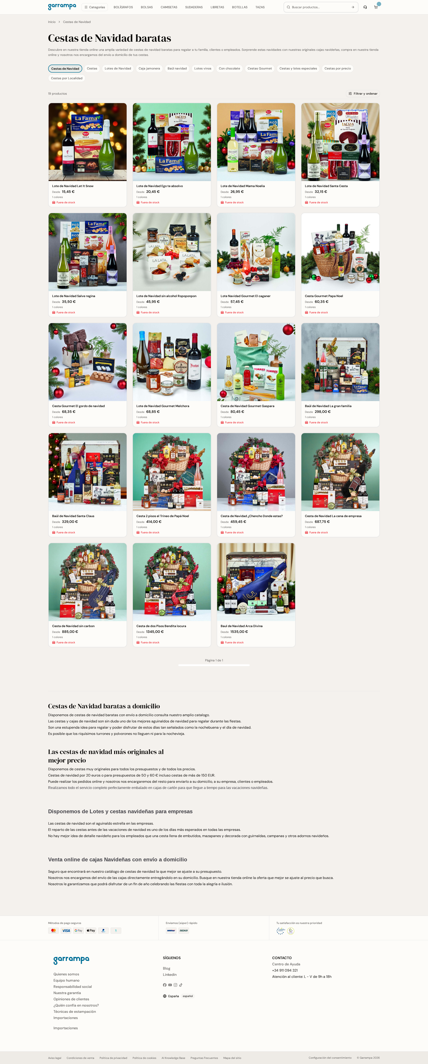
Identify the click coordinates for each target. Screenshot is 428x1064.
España (180, 996)
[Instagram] (175, 985)
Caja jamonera (149, 68)
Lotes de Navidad (118, 68)
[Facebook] (165, 985)
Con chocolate (229, 68)
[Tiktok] (181, 985)
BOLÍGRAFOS (123, 7)
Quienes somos (66, 974)
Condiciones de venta (80, 1058)
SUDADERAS (194, 7)
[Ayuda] (365, 7)
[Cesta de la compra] (376, 7)
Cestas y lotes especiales (298, 68)
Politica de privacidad (113, 1058)
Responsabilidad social (73, 986)
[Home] (62, 7)
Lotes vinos (202, 68)
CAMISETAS (169, 7)
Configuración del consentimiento (330, 1058)
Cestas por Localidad (66, 78)
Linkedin (170, 974)
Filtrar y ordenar (365, 94)
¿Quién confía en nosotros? (76, 1005)
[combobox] (319, 7)
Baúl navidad (177, 68)
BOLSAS (147, 7)
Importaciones (66, 1017)
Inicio (52, 22)
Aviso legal (54, 1058)
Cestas (92, 68)
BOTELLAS (239, 7)
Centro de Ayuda (286, 964)
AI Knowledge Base (173, 1058)
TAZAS (260, 7)
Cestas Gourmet (260, 68)
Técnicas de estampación (75, 1011)
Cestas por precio (338, 68)
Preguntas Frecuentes (204, 1058)
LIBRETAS (217, 7)
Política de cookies (144, 1058)
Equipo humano (67, 980)
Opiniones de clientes (71, 999)
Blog (166, 968)
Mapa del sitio (232, 1058)
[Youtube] (170, 985)
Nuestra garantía (67, 993)
